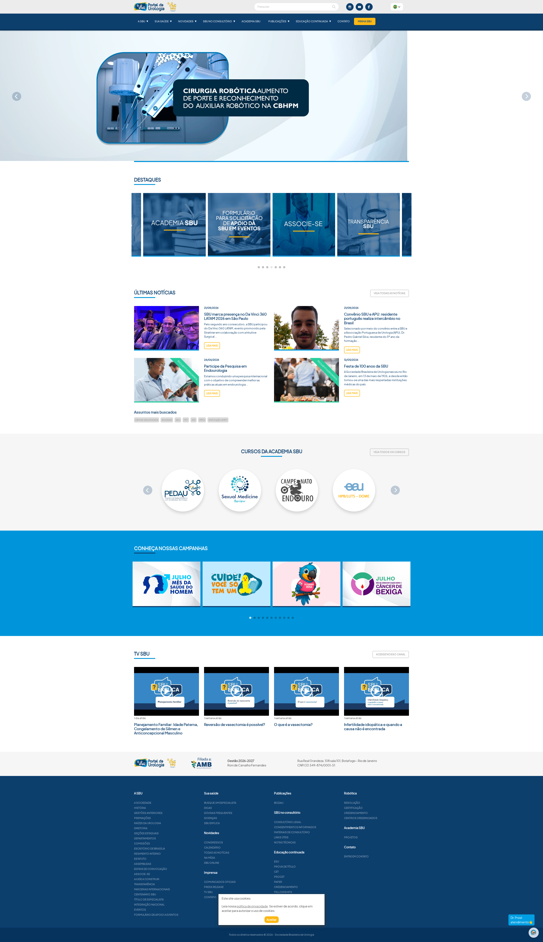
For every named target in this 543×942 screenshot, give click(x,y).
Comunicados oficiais (220, 881)
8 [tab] (280, 618)
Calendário (212, 847)
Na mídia (209, 857)
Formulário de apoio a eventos (156, 914)
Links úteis (281, 837)
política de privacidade (252, 906)
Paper (278, 881)
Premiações (142, 818)
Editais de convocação (150, 869)
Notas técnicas (285, 842)
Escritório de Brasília (149, 848)
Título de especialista (149, 899)
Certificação (353, 807)
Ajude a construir (146, 879)
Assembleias (142, 863)
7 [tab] (284, 267)
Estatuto (140, 858)
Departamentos (145, 838)
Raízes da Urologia (147, 823)
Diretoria (140, 828)
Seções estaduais (146, 833)
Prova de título (285, 866)
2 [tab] (263, 267)
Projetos (351, 837)
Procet (279, 876)
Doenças (210, 818)
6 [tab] (280, 267)
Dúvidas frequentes (218, 813)
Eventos (140, 909)
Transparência (144, 884)
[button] (396, 7)
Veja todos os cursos (389, 452)
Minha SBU (365, 21)
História (140, 807)
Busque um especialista (220, 802)
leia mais (212, 345)
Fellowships (283, 892)
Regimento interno (147, 853)
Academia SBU (251, 21)
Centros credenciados (360, 818)
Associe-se (142, 874)
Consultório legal (287, 822)
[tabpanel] (304, 225)
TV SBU (208, 892)
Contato (343, 21)
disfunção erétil (218, 419)
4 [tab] (271, 267)
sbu (178, 419)
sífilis (202, 419)
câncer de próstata (146, 419)
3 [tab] (267, 267)
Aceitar (272, 919)
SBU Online (211, 862)
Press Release (214, 887)
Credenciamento (286, 887)
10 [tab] (288, 618)
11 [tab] (293, 618)
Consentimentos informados (295, 827)
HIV (186, 419)
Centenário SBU (145, 894)
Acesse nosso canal (390, 654)
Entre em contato (356, 856)
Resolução (352, 802)
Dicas (208, 807)
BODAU (278, 802)
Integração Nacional (149, 904)
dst (194, 419)
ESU (276, 861)
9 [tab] (284, 618)
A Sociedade (142, 802)
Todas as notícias (216, 852)
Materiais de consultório (292, 832)
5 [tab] (276, 267)
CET (276, 871)
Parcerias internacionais (152, 889)
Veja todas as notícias (389, 293)
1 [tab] (259, 267)
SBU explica (212, 823)
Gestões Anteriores (148, 813)
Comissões (142, 843)
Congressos (213, 842)
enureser (167, 419)
